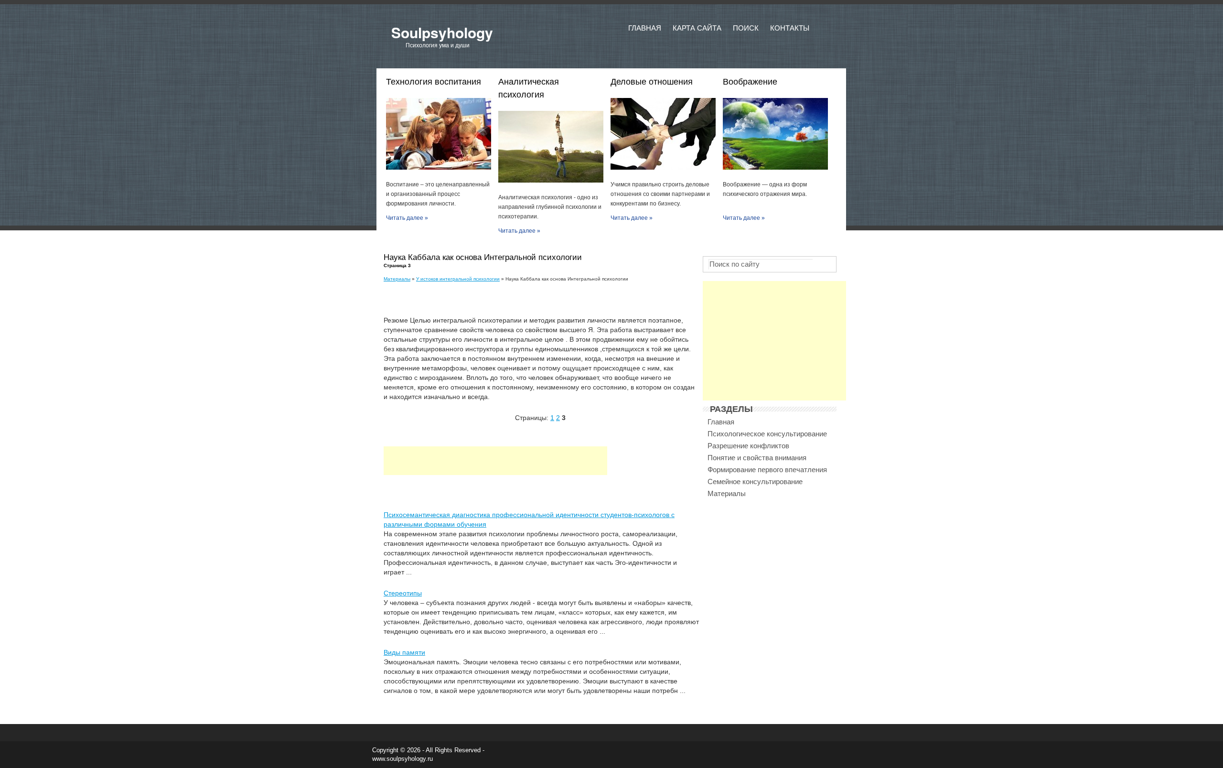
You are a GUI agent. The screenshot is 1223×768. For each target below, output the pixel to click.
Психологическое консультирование (767, 434)
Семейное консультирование (755, 481)
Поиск (746, 28)
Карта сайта (697, 28)
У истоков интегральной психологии (458, 278)
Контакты (789, 28)
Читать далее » (407, 218)
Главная (644, 28)
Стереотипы (403, 593)
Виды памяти (404, 652)
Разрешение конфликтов (748, 446)
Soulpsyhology (442, 32)
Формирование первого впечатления (767, 469)
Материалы (397, 278)
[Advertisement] (495, 460)
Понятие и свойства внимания (757, 458)
